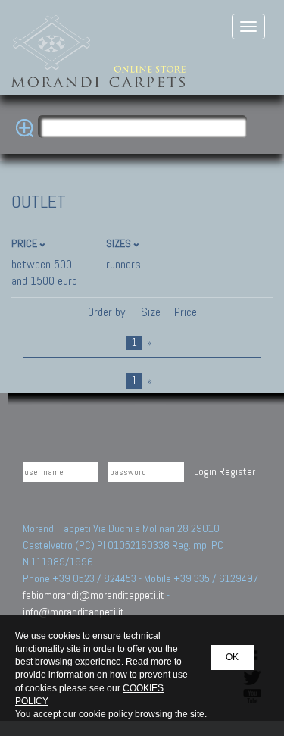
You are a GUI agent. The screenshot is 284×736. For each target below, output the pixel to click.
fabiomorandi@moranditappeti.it (93, 595)
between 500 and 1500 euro (44, 272)
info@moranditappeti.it (73, 612)
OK (232, 657)
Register (237, 471)
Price (184, 312)
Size (151, 312)
